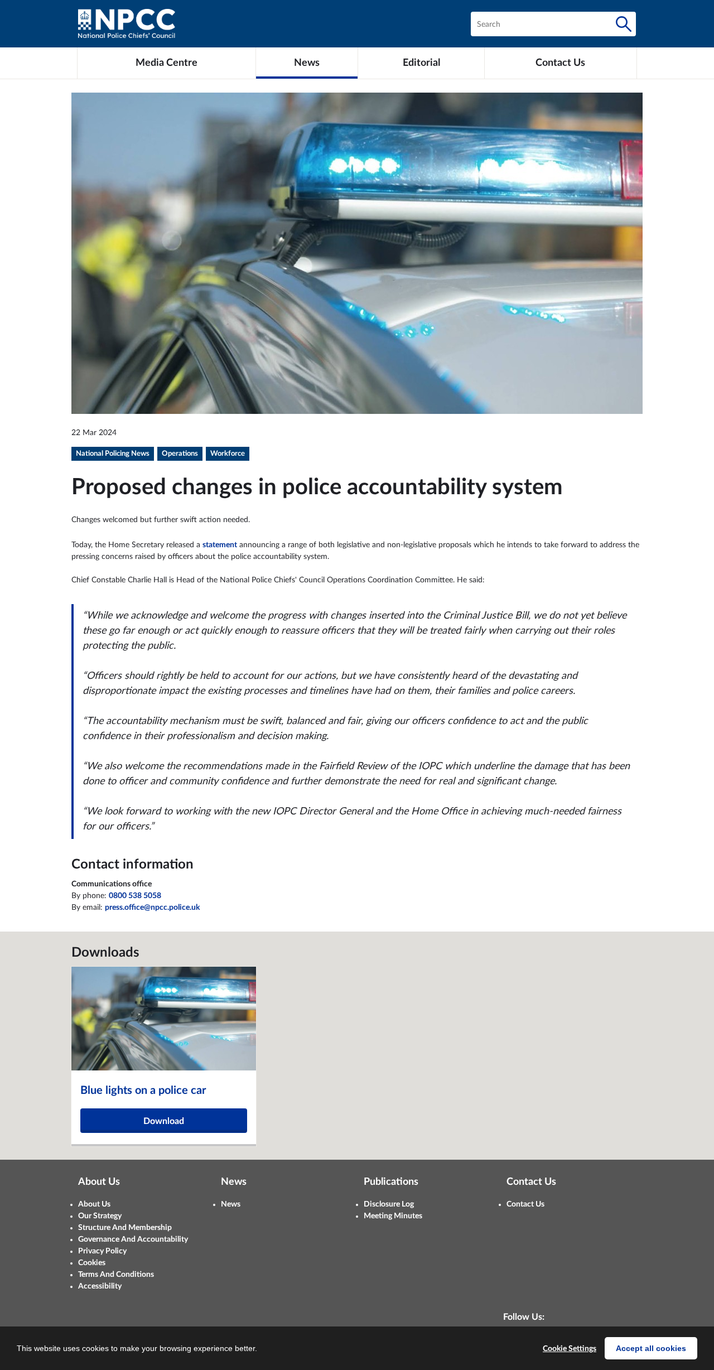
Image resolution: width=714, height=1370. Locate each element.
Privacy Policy (102, 1251)
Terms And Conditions (116, 1275)
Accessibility (100, 1286)
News (230, 1204)
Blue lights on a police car (143, 1090)
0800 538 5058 (135, 896)
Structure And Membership (125, 1228)
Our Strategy (100, 1216)
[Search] (623, 24)
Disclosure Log (389, 1204)
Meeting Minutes (393, 1216)
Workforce (227, 453)
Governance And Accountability (133, 1239)
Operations (180, 453)
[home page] (126, 23)
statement (219, 545)
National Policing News (112, 453)
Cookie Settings (569, 1349)
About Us (94, 1204)
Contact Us (525, 1204)
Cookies (91, 1263)
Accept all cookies (651, 1348)
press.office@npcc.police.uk (152, 907)
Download (163, 1121)
